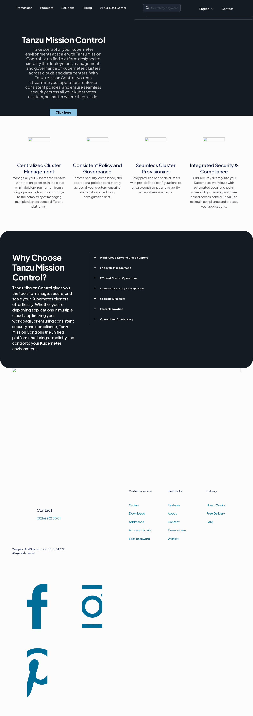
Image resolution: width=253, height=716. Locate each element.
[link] (165, 257)
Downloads (137, 513)
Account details (140, 530)
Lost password (139, 538)
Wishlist (173, 538)
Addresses (136, 522)
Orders (134, 505)
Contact (174, 522)
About (172, 513)
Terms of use (177, 530)
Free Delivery (216, 513)
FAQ (210, 522)
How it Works (216, 505)
